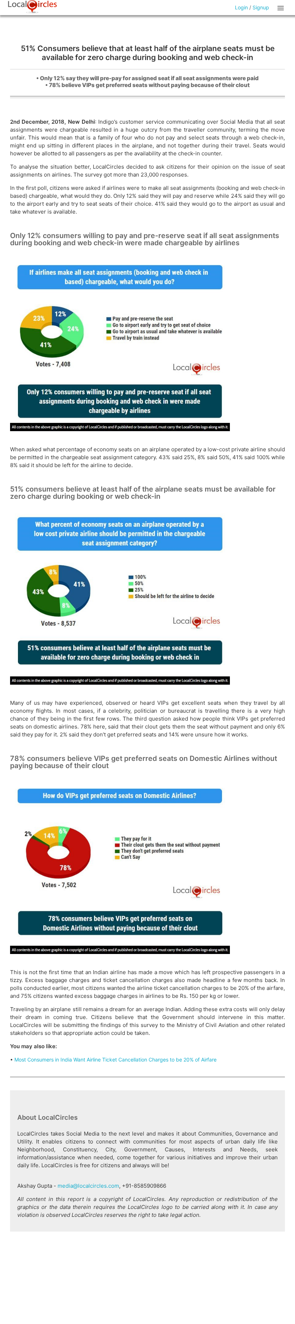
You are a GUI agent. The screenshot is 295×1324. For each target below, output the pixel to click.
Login (241, 7)
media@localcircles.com (88, 1185)
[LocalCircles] (32, 7)
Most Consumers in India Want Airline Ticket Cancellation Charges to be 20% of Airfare (115, 1059)
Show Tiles (281, 7)
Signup (261, 7)
